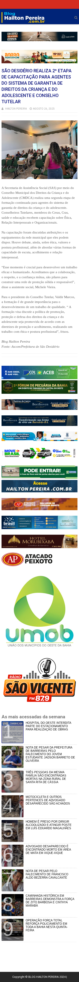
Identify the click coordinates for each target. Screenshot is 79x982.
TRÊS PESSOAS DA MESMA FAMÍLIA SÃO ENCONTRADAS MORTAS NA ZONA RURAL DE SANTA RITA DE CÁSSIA (46, 777)
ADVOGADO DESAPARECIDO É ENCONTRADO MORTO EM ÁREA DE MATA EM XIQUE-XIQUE (48, 850)
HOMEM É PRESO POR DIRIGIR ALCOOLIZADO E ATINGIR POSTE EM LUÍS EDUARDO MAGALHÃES (49, 825)
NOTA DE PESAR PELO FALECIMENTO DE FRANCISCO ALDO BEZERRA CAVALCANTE (47, 874)
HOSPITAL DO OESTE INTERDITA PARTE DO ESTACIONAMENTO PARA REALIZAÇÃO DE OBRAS (48, 726)
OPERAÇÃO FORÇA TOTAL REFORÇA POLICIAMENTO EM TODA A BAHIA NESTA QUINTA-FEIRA (47, 925)
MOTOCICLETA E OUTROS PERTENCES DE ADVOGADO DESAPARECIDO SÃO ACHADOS (48, 800)
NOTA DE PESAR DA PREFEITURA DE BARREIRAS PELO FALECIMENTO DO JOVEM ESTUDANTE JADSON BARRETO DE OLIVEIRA (50, 754)
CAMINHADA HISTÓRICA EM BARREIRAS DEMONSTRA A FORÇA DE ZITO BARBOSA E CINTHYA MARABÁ (50, 900)
